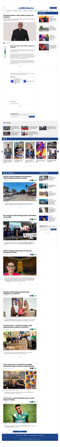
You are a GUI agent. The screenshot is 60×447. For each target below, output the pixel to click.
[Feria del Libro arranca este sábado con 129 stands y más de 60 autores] (43, 193)
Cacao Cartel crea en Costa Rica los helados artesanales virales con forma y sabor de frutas (18, 365)
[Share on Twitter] (5, 52)
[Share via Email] (5, 55)
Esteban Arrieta (6, 219)
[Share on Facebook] (5, 50)
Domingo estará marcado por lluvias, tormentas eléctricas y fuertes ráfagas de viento (53, 29)
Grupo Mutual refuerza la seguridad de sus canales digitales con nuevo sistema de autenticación (52, 210)
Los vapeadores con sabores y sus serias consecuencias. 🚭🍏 (40, 161)
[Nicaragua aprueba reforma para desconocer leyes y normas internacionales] (44, 37)
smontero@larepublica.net (14, 103)
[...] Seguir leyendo (28, 204)
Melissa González (6, 180)
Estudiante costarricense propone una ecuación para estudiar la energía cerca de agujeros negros (52, 219)
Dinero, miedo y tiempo (30, 81)
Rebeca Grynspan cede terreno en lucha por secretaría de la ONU (17, 251)
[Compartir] (5, 57)
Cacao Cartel (21, 392)
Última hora (52, 16)
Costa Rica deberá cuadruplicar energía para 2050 (52, 186)
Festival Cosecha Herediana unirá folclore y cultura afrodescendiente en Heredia (17, 177)
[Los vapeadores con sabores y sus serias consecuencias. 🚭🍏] (41, 150)
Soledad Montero (9, 42)
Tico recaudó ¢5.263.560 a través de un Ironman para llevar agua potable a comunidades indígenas (15, 133)
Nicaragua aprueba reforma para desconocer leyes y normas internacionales (53, 38)
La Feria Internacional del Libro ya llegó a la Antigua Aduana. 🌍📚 (18, 161)
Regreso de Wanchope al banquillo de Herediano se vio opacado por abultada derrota (53, 19)
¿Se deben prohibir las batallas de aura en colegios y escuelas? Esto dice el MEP (51, 127)
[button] (53, 8)
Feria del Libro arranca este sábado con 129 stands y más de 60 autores (52, 194)
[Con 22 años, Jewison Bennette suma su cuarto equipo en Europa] (19, 413)
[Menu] (4, 8)
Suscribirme (32, 116)
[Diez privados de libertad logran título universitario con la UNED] (19, 230)
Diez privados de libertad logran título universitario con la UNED (19, 216)
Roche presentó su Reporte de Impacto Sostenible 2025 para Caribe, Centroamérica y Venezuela (8, 161)
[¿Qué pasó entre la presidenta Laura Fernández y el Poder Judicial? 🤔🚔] (52, 150)
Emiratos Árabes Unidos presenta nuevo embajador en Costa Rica (16, 292)
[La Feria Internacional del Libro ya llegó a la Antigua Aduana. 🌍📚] (19, 150)
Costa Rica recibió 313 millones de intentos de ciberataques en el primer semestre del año (53, 47)
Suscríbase (41, 435)
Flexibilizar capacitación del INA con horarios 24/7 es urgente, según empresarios (52, 178)
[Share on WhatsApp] (5, 53)
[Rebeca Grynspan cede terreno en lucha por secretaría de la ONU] (19, 266)
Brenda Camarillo (6, 295)
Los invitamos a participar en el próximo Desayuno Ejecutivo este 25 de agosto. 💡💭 (29, 161)
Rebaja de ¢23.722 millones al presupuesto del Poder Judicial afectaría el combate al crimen (16, 128)
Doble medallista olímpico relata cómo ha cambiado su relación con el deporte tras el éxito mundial (34, 133)
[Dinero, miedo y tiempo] (24, 81)
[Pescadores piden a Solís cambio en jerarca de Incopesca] (19, 31)
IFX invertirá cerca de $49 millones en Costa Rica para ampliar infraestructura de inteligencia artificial (52, 202)
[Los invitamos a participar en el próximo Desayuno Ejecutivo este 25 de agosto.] (30, 150)
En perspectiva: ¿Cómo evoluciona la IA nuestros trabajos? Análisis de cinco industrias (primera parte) (18, 81)
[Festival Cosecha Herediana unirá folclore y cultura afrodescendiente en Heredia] (19, 191)
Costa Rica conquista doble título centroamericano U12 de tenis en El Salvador (33, 127)
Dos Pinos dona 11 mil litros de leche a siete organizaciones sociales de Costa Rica (17, 326)
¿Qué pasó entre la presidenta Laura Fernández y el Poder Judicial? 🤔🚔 (52, 161)
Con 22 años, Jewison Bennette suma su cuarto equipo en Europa (18, 399)
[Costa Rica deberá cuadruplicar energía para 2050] (43, 186)
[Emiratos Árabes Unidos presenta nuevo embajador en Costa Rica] (19, 307)
